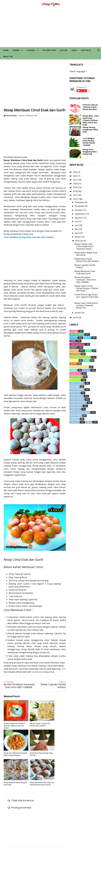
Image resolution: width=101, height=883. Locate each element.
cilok (63, 668)
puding (86, 370)
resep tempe (76, 416)
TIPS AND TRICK (49, 50)
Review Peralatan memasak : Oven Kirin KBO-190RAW (85, 279)
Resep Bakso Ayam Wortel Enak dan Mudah (86, 259)
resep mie (75, 386)
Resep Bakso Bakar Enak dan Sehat (85, 253)
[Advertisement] (50, 27)
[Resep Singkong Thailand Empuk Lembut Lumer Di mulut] (16, 710)
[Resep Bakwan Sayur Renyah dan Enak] (16, 769)
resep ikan (75, 380)
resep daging (76, 377)
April (77, 233)
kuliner (74, 360)
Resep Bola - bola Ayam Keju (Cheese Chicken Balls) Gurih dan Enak (91, 120)
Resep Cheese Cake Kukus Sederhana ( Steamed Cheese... (84, 246)
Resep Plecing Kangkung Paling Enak (90, 129)
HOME (5, 50)
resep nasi (75, 393)
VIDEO (74, 50)
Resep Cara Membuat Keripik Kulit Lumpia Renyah (15, 754)
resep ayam (75, 373)
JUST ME (63, 50)
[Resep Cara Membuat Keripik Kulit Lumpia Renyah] (16, 740)
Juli (76, 221)
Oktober (79, 210)
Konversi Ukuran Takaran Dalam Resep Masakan (90, 106)
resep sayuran (77, 399)
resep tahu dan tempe (80, 412)
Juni (77, 225)
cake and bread (77, 344)
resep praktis (77, 396)
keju (89, 351)
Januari (78, 312)
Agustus (79, 217)
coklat (74, 347)
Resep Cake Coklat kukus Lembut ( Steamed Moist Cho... (86, 305)
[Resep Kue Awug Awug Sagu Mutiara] (42, 740)
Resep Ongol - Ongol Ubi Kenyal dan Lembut (40, 724)
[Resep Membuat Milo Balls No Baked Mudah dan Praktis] (42, 769)
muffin (73, 364)
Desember (80, 202)
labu (87, 360)
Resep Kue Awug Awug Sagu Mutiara (41, 754)
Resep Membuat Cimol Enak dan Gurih (84, 272)
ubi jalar (75, 422)
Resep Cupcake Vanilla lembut (84, 266)
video (89, 422)
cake (73, 341)
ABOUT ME (8, 56)
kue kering (75, 354)
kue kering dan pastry (80, 357)
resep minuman (77, 390)
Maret (78, 237)
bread (87, 338)
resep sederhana (78, 403)
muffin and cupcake (79, 367)
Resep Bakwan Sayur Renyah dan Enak (15, 783)
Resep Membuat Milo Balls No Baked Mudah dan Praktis (42, 783)
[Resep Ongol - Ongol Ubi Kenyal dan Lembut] (42, 710)
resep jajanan (77, 383)
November (80, 206)
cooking (74, 351)
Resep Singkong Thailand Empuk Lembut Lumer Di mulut (14, 725)
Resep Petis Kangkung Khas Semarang (90, 151)
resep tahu (75, 409)
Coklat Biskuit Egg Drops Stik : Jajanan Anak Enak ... (86, 296)
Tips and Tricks (77, 334)
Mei (77, 229)
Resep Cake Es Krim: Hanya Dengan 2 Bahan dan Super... (86, 288)
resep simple (76, 406)
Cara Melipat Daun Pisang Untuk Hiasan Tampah (89, 141)
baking (74, 338)
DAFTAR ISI (86, 50)
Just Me (74, 331)
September (80, 214)
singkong (75, 419)
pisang (73, 370)
